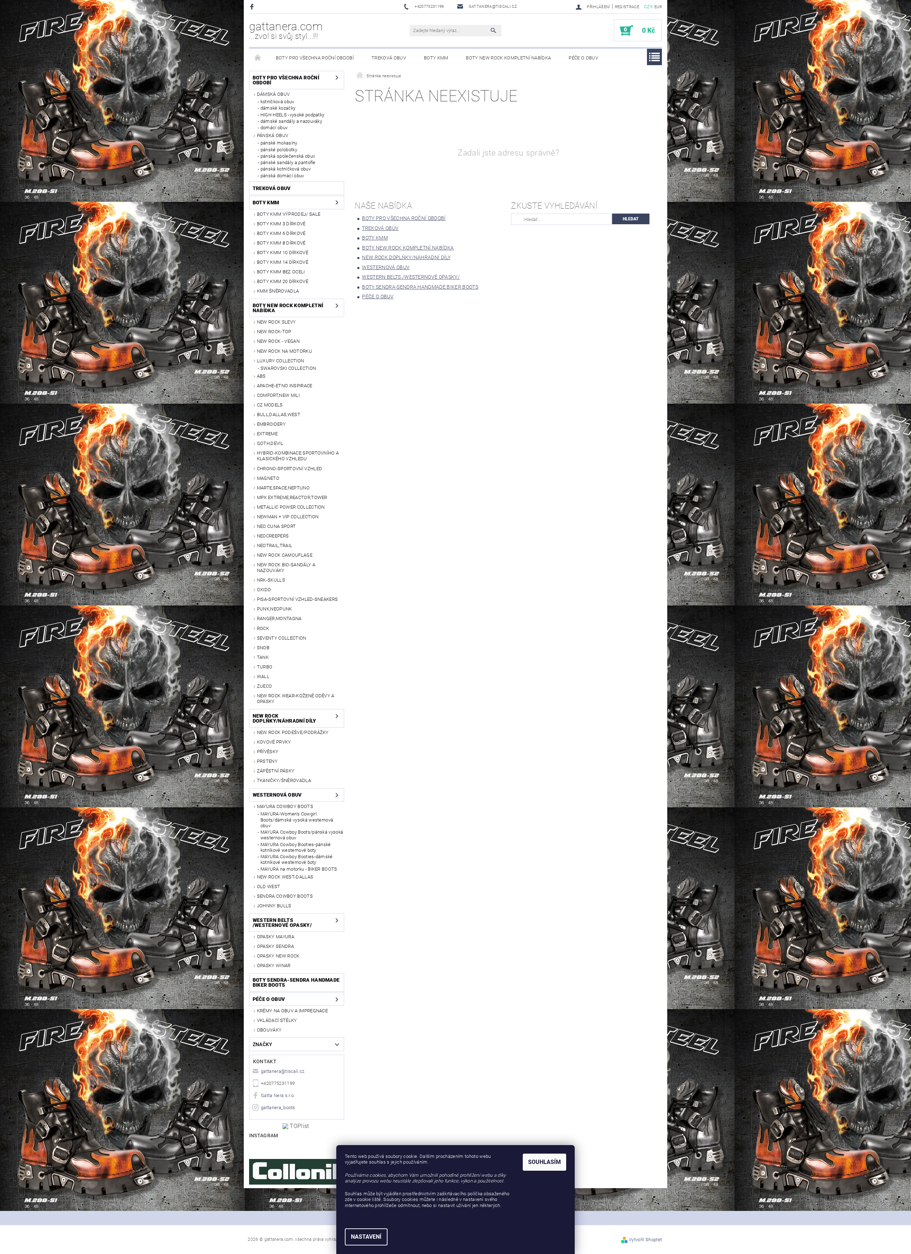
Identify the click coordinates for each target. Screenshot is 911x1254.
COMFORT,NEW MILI (278, 395)
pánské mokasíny (278, 143)
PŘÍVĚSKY (268, 751)
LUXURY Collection (280, 360)
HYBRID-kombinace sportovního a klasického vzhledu (298, 455)
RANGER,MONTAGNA (279, 618)
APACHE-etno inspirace (284, 385)
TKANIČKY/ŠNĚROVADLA (284, 780)
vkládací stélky (277, 1020)
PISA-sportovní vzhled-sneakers (297, 599)
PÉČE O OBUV (583, 58)
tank (263, 657)
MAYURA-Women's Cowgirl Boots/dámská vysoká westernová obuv (296, 819)
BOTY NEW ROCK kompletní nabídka (508, 58)
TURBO (265, 667)
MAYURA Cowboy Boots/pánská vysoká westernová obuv (301, 834)
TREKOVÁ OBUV (389, 58)
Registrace (627, 7)
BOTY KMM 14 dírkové (282, 262)
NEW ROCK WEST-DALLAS (285, 877)
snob (263, 647)
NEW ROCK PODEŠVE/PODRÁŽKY (293, 732)
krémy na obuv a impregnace (292, 1010)
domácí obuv (274, 127)
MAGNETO (268, 478)
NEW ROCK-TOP (274, 331)
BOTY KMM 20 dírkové (282, 281)
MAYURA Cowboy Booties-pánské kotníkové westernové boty (295, 847)
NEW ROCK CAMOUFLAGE (284, 555)
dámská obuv (273, 94)
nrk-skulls (271, 580)
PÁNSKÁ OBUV (273, 135)
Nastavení (366, 1236)
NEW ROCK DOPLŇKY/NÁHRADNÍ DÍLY (284, 718)
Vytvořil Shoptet (645, 1239)
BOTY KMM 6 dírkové (281, 233)
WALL (263, 676)
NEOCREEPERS (273, 536)
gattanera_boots (278, 1107)
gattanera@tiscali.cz (282, 1071)
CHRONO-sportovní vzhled (289, 468)
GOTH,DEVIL (270, 443)
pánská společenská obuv (287, 156)
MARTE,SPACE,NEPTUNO (283, 487)
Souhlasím (544, 1162)
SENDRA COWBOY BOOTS (285, 896)
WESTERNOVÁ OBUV (277, 795)
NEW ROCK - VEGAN (278, 341)
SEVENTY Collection (281, 638)
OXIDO (264, 589)
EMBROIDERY (271, 424)
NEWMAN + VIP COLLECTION (287, 516)
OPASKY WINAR (274, 965)
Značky (263, 1044)
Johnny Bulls (274, 905)
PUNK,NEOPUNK (274, 609)
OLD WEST (268, 886)
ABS (261, 376)
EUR (658, 7)
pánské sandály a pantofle (288, 162)
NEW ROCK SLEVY (276, 322)
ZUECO (264, 686)
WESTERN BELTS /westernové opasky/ (282, 922)
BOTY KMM (436, 58)
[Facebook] (253, 7)
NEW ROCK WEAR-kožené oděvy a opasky (296, 698)
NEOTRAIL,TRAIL (274, 545)
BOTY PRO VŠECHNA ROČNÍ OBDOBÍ (315, 58)
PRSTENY (267, 761)
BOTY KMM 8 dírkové (281, 243)
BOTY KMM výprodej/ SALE (288, 214)
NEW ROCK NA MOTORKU (284, 351)
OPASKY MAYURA (275, 936)
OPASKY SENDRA (275, 946)
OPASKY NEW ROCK (278, 956)
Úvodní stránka (258, 58)
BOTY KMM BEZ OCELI (281, 271)
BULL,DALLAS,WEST (278, 414)
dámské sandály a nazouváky (291, 121)
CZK (648, 6)
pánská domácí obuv (282, 175)
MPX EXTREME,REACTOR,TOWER (292, 497)
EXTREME (267, 433)
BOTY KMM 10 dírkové (282, 252)
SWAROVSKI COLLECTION (288, 368)
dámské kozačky (277, 108)
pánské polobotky (278, 149)
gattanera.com (286, 30)
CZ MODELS (270, 405)
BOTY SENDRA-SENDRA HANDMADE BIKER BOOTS (296, 982)
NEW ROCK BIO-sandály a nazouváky (286, 567)
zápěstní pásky (275, 770)
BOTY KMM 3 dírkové (281, 223)
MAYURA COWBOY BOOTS (285, 806)
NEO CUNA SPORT (276, 526)
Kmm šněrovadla (278, 291)
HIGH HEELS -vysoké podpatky (292, 114)
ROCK (263, 628)
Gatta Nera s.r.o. (278, 1095)
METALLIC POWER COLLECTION (291, 507)
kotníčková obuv (277, 101)
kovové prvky (274, 742)
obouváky (269, 1030)
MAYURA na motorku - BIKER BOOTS (298, 869)
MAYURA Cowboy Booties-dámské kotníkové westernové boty (296, 859)
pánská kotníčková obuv (285, 169)
